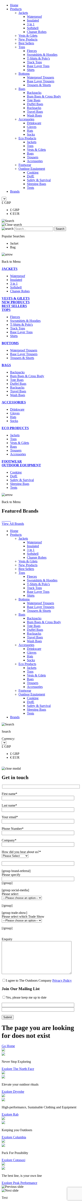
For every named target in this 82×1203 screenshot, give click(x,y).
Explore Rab (10, 1114)
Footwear (25, 165)
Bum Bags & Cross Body (44, 96)
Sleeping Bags (36, 184)
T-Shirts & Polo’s (38, 58)
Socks (31, 134)
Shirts (30, 70)
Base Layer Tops (38, 66)
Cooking (32, 172)
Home (14, 5)
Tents (30, 187)
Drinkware (34, 123)
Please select (10, 894)
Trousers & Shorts (39, 85)
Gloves (31, 127)
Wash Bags (34, 115)
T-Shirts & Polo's (21, 324)
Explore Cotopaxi (13, 1160)
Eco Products (27, 138)
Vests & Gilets (28, 35)
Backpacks (34, 92)
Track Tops (34, 62)
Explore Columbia (14, 1137)
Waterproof (34, 16)
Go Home (8, 1046)
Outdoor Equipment (32, 168)
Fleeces (32, 51)
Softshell (32, 28)
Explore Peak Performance (19, 1183)
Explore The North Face (18, 1069)
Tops (22, 47)
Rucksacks (34, 108)
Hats (30, 130)
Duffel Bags (35, 104)
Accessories (26, 119)
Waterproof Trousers (40, 77)
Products (16, 9)
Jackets (23, 13)
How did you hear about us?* (21, 852)
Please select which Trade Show (23, 916)
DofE (30, 176)
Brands (15, 191)
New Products (28, 39)
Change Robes (36, 32)
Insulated (33, 20)
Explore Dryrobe (13, 1091)
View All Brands (13, 523)
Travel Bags (35, 111)
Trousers (32, 157)
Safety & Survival (39, 180)
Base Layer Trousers (40, 81)
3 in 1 (30, 24)
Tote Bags (33, 100)
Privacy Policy (62, 980)
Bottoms (24, 73)
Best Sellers (26, 43)
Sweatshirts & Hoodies (42, 54)
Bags (22, 89)
